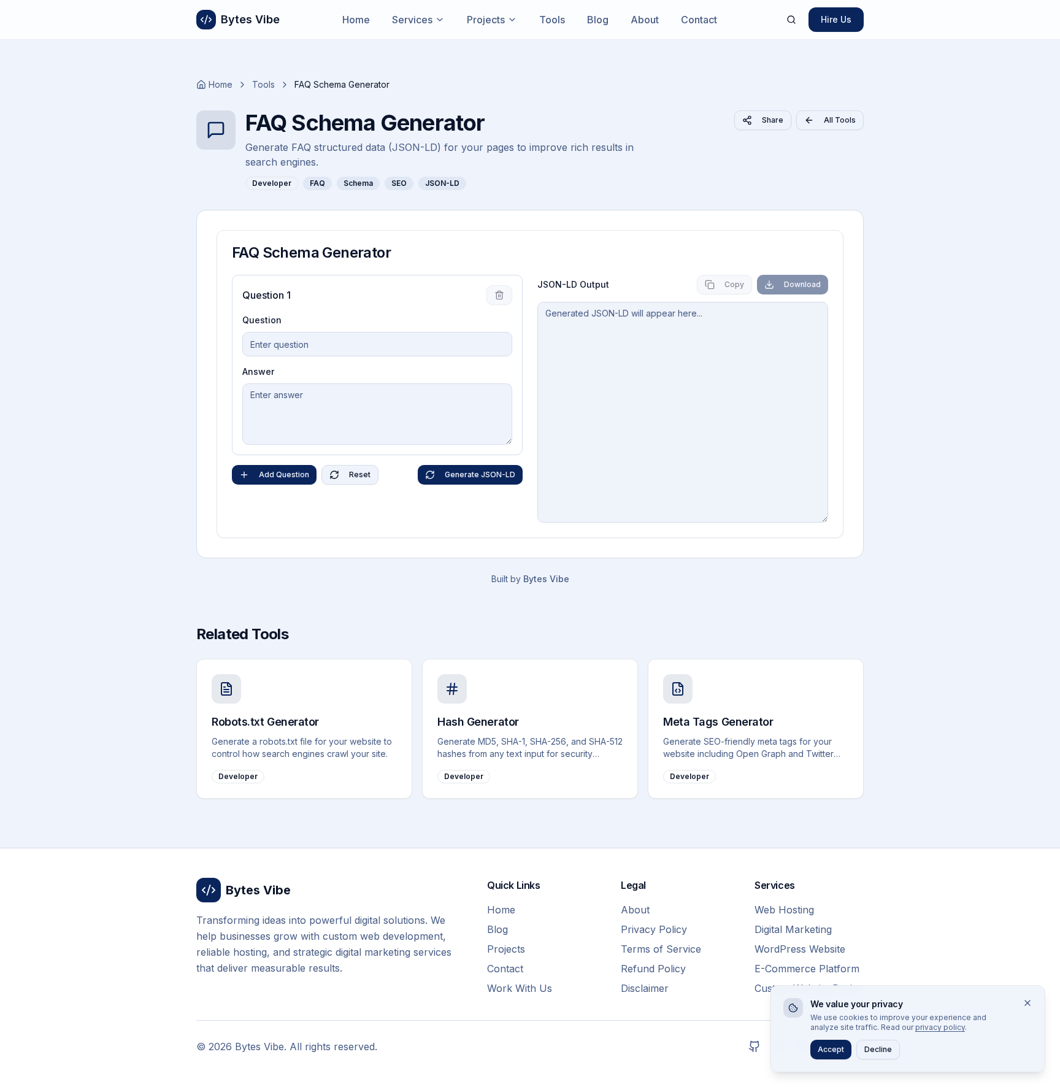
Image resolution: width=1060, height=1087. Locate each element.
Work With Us (519, 988)
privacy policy (940, 1027)
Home (356, 19)
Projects (486, 19)
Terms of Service (661, 949)
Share (772, 120)
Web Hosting (784, 910)
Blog (598, 19)
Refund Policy (653, 968)
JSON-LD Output (573, 284)
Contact (699, 19)
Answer (258, 371)
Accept (831, 1049)
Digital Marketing (793, 929)
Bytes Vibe (546, 579)
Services (412, 19)
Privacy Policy (654, 929)
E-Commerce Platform (807, 968)
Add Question (284, 474)
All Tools (840, 120)
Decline (878, 1049)
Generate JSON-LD (480, 474)
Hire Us (836, 19)
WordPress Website (800, 949)
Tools (552, 19)
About (645, 19)
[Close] (1027, 1003)
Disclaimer (645, 988)
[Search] (791, 19)
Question (262, 320)
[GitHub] (754, 1046)
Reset (360, 474)
